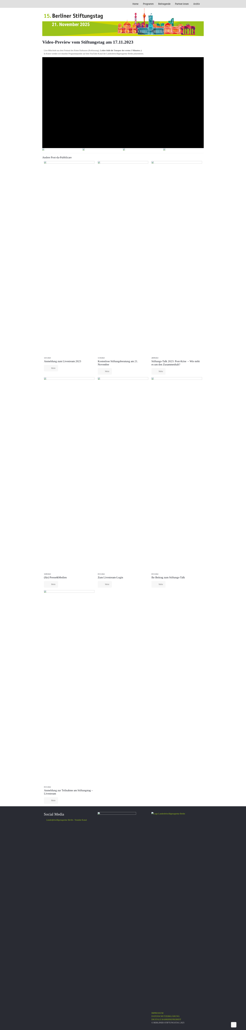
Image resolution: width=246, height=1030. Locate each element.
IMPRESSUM (157, 1013)
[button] (43, 150)
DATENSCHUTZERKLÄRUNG (165, 1016)
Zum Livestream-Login (110, 577)
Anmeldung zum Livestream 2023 (62, 361)
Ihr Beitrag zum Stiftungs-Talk (168, 577)
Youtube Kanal (66, 820)
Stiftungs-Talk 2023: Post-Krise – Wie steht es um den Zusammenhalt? (175, 363)
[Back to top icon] (233, 1024)
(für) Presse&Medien (55, 577)
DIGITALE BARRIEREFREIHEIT (166, 1019)
